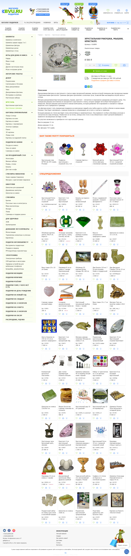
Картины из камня (12, 121)
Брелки (8, 200)
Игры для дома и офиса (16, 55)
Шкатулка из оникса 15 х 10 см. (117, 233)
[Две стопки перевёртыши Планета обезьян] (66, 361)
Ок (65, 553)
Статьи (58, 543)
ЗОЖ (7, 222)
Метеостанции (11, 232)
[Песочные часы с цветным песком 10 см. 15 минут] (117, 187)
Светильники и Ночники (14, 84)
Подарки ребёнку (35, 29)
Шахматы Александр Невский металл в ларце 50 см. (117, 478)
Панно (8, 129)
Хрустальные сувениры (14, 108)
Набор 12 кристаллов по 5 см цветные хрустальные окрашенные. (100, 374)
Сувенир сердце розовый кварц (47, 303)
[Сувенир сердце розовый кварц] (49, 292)
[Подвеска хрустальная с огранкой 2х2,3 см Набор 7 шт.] (66, 150)
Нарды (8, 58)
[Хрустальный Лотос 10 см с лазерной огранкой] (49, 187)
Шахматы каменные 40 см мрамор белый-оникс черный (83, 373)
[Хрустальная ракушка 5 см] (88, 53)
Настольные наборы (13, 98)
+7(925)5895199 (8, 534)
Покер (8, 64)
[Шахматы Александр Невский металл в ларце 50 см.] (117, 465)
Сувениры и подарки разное (16, 214)
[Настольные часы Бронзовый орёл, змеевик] (49, 431)
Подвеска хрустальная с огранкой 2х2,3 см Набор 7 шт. (65, 162)
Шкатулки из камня (12, 193)
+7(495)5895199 (8, 536)
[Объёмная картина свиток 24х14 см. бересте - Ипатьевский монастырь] (49, 222)
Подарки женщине (8, 29)
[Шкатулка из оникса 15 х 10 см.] (117, 222)
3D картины (10, 132)
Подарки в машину (12, 248)
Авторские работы (14, 74)
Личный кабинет (61, 533)
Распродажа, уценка (15, 319)
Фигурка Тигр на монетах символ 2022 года (117, 304)
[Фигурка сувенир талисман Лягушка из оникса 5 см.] (83, 327)
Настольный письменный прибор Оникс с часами (83, 304)
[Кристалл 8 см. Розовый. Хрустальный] (117, 361)
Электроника (12, 255)
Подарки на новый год (75, 29)
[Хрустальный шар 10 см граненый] (83, 396)
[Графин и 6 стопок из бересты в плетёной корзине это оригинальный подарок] (100, 465)
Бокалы (8, 167)
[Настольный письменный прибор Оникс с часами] (83, 292)
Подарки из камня (14, 142)
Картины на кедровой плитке (16, 138)
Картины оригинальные (16, 112)
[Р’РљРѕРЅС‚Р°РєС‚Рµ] (86, 86)
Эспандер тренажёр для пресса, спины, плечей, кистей (66, 234)
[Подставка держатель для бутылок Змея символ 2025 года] (100, 500)
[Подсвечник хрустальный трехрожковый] (83, 500)
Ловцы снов (10, 135)
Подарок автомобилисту (17, 242)
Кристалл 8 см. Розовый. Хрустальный (115, 373)
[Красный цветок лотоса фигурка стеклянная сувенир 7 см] (100, 150)
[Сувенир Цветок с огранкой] (83, 150)
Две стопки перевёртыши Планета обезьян (64, 373)
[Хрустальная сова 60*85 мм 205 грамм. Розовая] (49, 150)
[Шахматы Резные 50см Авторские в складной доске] (117, 396)
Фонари (8, 209)
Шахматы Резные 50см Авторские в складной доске (116, 408)
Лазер (8, 211)
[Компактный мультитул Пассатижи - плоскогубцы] (49, 361)
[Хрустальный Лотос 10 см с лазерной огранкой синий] (100, 431)
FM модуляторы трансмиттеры (16, 251)
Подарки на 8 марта (115, 29)
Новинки (47, 22)
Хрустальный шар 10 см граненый (83, 407)
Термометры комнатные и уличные (18, 235)
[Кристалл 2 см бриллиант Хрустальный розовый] (66, 187)
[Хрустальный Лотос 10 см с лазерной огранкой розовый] (117, 150)
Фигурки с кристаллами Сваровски (18, 180)
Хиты (56, 22)
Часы (7, 89)
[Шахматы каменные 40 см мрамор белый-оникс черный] (83, 361)
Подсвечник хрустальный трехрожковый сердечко (98, 339)
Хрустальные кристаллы (14, 105)
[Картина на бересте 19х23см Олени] (117, 500)
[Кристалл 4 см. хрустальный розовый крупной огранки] (66, 431)
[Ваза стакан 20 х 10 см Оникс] (49, 257)
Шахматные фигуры (13, 45)
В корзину (105, 65)
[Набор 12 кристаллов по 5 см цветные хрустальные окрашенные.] (100, 361)
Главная (40, 35)
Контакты (59, 545)
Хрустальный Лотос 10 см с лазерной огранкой (48, 199)
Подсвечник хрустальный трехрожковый (81, 512)
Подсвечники (10, 81)
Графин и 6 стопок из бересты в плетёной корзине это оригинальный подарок (99, 479)
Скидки (58, 536)
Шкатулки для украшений (15, 187)
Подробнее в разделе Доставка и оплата (105, 80)
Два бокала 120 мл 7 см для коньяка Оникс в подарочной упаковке (100, 270)
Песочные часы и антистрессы (16, 203)
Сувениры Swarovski (15, 174)
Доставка (59, 540)
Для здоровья (12, 219)
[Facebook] (9, 530)
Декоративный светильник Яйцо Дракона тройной (65, 478)
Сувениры (10, 197)
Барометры (9, 238)
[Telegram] (91, 86)
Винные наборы (11, 161)
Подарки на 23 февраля (16, 311)
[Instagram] (13, 530)
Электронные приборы (14, 258)
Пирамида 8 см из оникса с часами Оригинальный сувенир (65, 270)
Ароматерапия (11, 224)
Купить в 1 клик (101, 71)
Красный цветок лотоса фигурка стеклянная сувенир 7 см (100, 162)
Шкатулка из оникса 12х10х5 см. (49, 407)
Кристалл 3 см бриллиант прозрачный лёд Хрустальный (64, 339)
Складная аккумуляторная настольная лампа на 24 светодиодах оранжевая (66, 305)
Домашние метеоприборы (17, 229)
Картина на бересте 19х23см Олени (116, 512)
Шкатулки (10, 184)
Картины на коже (12, 118)
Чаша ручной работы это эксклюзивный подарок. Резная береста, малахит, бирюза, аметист (83, 479)
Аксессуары (10, 158)
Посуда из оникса (12, 145)
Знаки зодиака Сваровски (15, 177)
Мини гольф (10, 61)
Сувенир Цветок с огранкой (82, 161)
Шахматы (10, 37)
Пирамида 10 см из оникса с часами (48, 477)
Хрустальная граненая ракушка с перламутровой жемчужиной (82, 444)
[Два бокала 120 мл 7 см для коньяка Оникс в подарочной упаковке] (100, 257)
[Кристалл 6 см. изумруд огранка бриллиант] (83, 222)
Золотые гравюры (12, 127)
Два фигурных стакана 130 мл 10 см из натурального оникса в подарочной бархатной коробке (117, 271)
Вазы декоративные (12, 87)
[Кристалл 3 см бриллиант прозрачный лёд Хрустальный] (66, 327)
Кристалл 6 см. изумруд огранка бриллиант (81, 234)
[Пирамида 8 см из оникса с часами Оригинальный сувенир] (66, 257)
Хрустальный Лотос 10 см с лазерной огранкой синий (99, 443)
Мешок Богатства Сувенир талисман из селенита (66, 408)
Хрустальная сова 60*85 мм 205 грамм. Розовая (49, 162)
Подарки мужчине (21, 29)
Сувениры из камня (12, 151)
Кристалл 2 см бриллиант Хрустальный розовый (64, 200)
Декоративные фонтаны (14, 92)
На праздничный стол (16, 155)
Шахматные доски (12, 48)
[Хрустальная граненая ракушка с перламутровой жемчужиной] (83, 431)
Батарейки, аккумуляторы (15, 269)
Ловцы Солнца (11, 116)
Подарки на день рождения (61, 29)
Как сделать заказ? (62, 538)
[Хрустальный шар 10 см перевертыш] (100, 396)
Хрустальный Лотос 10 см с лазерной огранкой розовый (116, 162)
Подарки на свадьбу (89, 29)
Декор (8, 78)
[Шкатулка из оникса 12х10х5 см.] (49, 396)
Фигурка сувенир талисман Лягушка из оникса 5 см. (83, 339)
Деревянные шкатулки (13, 190)
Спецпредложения (50, 174)
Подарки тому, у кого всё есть (48, 29)
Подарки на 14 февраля (102, 29)
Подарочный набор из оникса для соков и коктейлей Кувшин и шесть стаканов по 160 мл (49, 514)
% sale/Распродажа (32, 22)
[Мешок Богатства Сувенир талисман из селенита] (66, 396)
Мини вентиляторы (12, 206)
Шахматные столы (12, 51)
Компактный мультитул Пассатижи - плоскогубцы (46, 374)
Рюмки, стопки (11, 164)
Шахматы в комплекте (13, 40)
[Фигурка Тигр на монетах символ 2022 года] (117, 292)
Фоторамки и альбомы (13, 95)
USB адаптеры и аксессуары (15, 261)
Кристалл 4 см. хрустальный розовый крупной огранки (65, 444)
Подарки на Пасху (14, 315)
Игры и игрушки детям (14, 69)
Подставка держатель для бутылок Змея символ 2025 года (99, 513)
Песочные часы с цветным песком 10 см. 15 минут (116, 199)
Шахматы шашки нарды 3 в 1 (16, 42)
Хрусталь (10, 102)
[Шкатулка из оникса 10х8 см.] (66, 500)
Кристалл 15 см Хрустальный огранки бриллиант (116, 339)
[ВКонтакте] (4, 530)
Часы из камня (11, 148)
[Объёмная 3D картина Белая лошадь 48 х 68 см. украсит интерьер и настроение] (83, 257)
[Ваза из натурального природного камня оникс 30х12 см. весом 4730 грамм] (100, 222)
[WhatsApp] (88, 86)
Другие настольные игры (14, 67)
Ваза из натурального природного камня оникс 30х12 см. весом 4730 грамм (99, 236)
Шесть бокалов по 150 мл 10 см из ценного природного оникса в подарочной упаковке (49, 340)
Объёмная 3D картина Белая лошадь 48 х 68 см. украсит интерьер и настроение (82, 271)
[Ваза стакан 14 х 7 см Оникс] (100, 292)
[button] (128, 28)
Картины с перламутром (14, 124)
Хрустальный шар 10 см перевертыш (100, 407)
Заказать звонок (43, 14)
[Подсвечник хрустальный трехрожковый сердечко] (100, 327)
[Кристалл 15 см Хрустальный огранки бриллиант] (117, 327)
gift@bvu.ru (6, 540)
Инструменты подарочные (15, 245)
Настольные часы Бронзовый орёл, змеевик (48, 443)
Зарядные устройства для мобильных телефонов (15, 265)
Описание (42, 90)
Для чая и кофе (11, 169)
